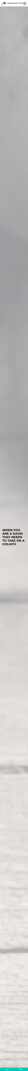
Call (7, 1069)
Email (21, 1069)
